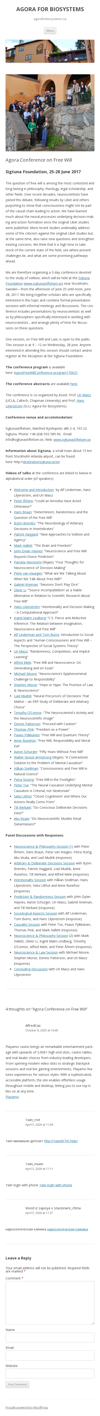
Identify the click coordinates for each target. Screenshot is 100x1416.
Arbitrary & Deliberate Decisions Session (44, 863)
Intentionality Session (30, 880)
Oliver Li (20, 590)
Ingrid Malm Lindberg (30, 618)
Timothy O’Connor (28, 712)
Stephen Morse (25, 685)
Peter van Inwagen (28, 573)
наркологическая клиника (67, 1229)
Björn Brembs (24, 523)
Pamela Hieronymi (28, 562)
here (73, 384)
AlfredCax (33, 1025)
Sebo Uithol (22, 796)
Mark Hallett (23, 545)
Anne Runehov (25, 740)
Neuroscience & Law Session (36, 952)
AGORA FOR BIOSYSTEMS (50, 9)
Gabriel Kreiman (26, 584)
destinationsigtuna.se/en (41, 462)
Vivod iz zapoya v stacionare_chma (53, 1208)
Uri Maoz (84, 395)
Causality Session (27, 924)
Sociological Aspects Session (35, 913)
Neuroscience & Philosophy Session (41, 935)
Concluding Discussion (31, 969)
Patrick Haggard (26, 534)
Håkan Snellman (26, 768)
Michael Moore (25, 673)
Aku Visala (21, 818)
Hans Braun (23, 512)
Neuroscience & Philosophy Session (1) (43, 846)
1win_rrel (32, 1119)
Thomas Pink (24, 729)
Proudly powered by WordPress (27, 1407)
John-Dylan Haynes (28, 551)
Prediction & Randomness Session (40, 896)
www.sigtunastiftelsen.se (43, 283)
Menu (50, 30)
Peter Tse (21, 785)
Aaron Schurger (25, 751)
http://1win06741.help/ (61, 1141)
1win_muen (34, 1163)
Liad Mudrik (22, 696)
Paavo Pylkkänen (27, 735)
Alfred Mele (22, 662)
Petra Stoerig (24, 779)
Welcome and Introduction (34, 489)
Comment (14, 1278)
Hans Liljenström (27, 607)
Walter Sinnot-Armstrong (32, 757)
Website (12, 1366)
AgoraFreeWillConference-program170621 (46, 372)
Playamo (12, 1097)
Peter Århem (23, 501)
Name (10, 1330)
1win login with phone (55, 1185)
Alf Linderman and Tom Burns (36, 634)
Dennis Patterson (27, 724)
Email (10, 1347)
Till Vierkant (22, 807)
